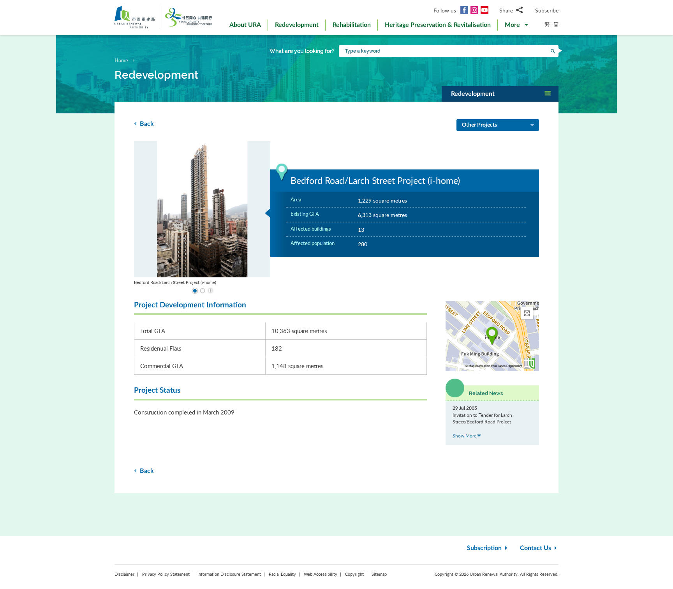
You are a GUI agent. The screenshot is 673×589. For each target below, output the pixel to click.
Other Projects (479, 125)
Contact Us (536, 548)
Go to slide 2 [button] (201, 290)
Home (121, 60)
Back (146, 124)
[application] (492, 336)
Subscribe (546, 10)
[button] (516, 26)
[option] (202, 213)
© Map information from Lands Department (493, 366)
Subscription (485, 548)
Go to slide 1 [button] (194, 291)
